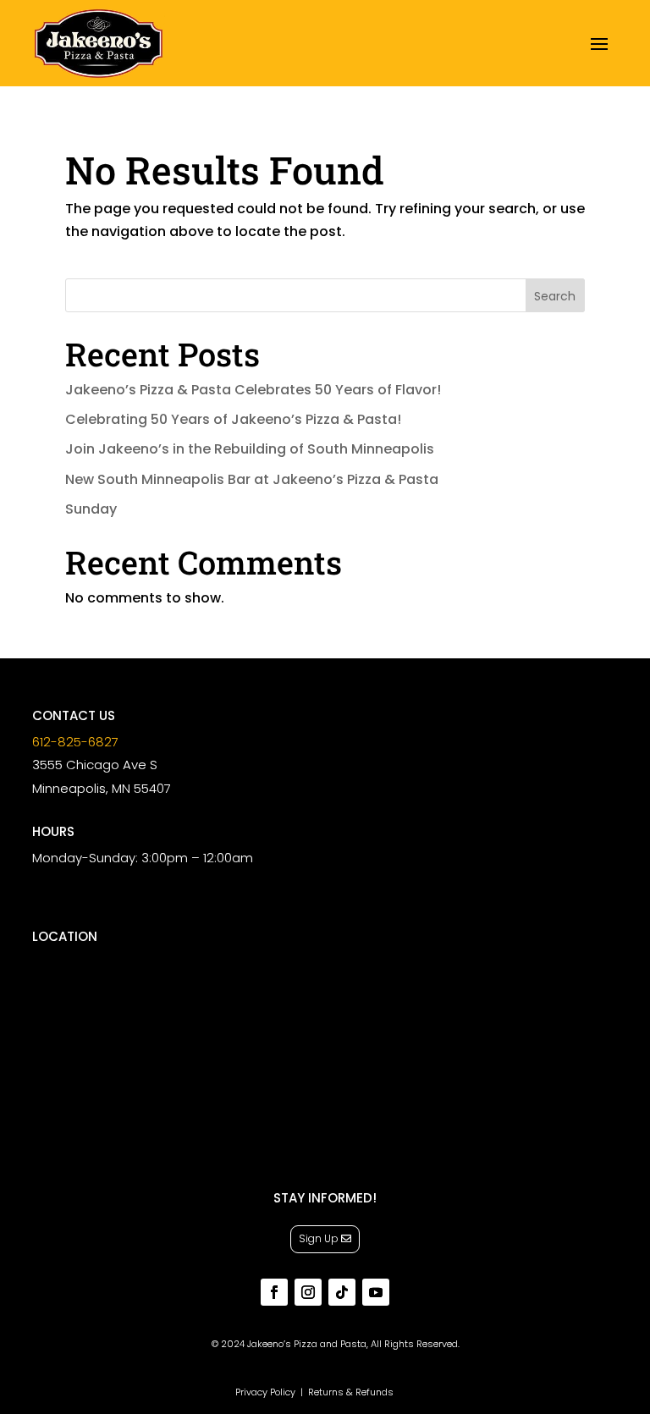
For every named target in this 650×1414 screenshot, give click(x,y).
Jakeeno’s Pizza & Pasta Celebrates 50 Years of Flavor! (253, 389)
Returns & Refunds (351, 1392)
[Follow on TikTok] (341, 1292)
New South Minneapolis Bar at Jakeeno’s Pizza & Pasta (251, 479)
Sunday (91, 509)
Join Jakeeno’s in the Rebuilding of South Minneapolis (249, 449)
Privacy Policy (265, 1392)
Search (555, 296)
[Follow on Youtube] (375, 1292)
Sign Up (319, 1238)
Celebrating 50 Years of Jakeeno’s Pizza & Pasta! (233, 419)
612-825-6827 (75, 742)
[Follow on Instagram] (308, 1292)
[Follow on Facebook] (274, 1292)
